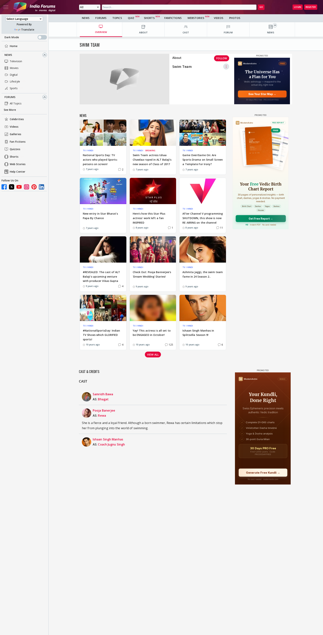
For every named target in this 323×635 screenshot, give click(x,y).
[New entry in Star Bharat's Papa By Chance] (103, 191)
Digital (14, 74)
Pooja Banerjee (104, 410)
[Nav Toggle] (5, 7)
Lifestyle (15, 81)
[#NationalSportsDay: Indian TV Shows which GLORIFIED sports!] (103, 308)
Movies (14, 68)
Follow (221, 58)
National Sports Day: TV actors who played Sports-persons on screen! (100, 159)
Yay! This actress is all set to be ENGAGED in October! (152, 333)
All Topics (15, 103)
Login (297, 7)
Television (16, 61)
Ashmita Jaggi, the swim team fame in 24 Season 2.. (202, 274)
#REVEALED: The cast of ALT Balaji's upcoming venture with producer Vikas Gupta (101, 276)
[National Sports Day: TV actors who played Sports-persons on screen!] (103, 133)
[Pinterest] (34, 186)
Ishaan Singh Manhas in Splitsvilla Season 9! (198, 333)
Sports (14, 88)
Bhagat (103, 399)
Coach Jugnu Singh (111, 444)
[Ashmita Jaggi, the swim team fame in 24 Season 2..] (202, 249)
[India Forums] (34, 7)
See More (10, 110)
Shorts (14, 157)
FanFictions (173, 18)
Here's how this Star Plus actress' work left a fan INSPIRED (149, 218)
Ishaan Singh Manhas (108, 439)
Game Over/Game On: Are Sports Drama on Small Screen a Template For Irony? (202, 159)
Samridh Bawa (103, 394)
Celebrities (17, 119)
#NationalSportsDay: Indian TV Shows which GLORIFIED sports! (101, 335)
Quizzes (15, 149)
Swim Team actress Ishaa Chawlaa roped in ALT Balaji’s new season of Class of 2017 (152, 159)
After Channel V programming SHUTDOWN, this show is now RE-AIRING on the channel (202, 218)
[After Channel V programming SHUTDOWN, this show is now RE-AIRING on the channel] (202, 191)
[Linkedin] (41, 186)
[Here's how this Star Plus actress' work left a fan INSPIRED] (153, 191)
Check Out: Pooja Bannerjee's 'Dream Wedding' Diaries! (152, 274)
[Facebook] (4, 186)
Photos (234, 18)
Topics (117, 18)
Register (311, 7)
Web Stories (17, 164)
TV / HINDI (88, 150)
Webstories (195, 18)
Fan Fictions (17, 142)
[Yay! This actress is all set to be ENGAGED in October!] (153, 308)
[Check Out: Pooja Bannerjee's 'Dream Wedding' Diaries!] (153, 249)
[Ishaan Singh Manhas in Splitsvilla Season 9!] (202, 308)
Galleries (15, 134)
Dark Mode (11, 37)
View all (153, 354)
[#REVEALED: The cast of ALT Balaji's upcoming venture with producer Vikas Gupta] (103, 249)
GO (261, 7)
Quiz (131, 18)
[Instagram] (26, 186)
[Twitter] (11, 186)
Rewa (102, 415)
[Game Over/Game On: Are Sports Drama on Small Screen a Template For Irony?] (202, 133)
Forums (10, 97)
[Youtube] (19, 186)
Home (13, 46)
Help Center (17, 172)
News (8, 55)
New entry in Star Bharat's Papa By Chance (100, 216)
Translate (27, 29)
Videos (14, 127)
